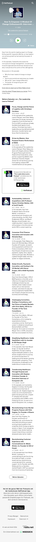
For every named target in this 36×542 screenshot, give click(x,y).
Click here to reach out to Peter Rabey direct (16, 88)
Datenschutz (24, 516)
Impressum (11, 519)
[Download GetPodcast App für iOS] (22, 184)
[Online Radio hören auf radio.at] (28, 527)
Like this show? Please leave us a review (14, 91)
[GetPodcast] (7, 3)
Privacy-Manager (13, 516)
